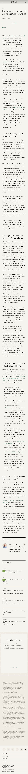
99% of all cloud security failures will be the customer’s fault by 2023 (13, 378)
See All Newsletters (14, 667)
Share (4, 27)
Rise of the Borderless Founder (13, 571)
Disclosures (4, 758)
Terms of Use (5, 753)
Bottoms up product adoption (13, 408)
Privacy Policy (5, 756)
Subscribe (14, 23)
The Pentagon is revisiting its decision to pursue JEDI (12, 500)
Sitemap (4, 761)
